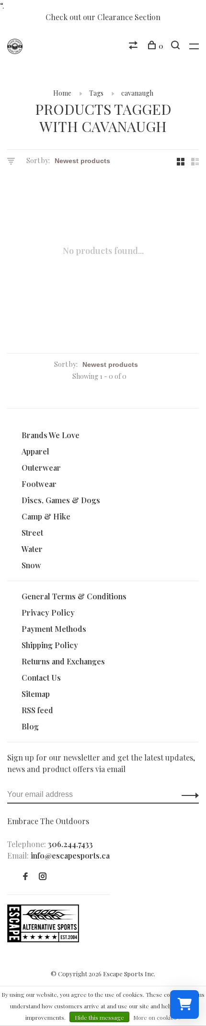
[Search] (176, 46)
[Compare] (134, 46)
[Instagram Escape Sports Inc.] (42, 877)
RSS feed (37, 710)
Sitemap (36, 694)
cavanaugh (137, 93)
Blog (30, 726)
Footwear (39, 484)
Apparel (35, 451)
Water (32, 549)
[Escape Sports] (43, 939)
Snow (31, 565)
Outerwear (41, 468)
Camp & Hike (46, 516)
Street (32, 533)
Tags (96, 93)
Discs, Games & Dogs (61, 500)
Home (62, 93)
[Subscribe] (187, 794)
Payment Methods (54, 629)
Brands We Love (51, 435)
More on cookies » (157, 1017)
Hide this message (99, 1017)
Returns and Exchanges (63, 661)
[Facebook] (25, 877)
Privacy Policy (48, 612)
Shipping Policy (50, 645)
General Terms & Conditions (74, 596)
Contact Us (41, 678)
